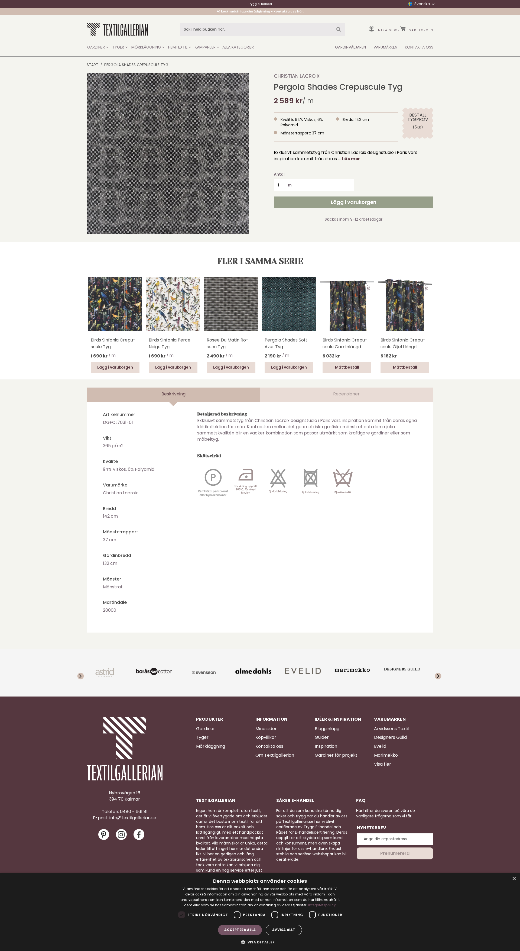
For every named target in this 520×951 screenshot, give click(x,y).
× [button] (514, 879)
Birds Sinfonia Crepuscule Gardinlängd (345, 343)
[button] (260, 941)
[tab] (173, 395)
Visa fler (382, 764)
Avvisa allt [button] (283, 929)
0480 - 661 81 (134, 812)
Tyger (202, 737)
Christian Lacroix (297, 76)
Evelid (380, 746)
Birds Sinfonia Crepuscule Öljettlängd (403, 343)
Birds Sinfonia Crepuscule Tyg (113, 343)
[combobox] (262, 29)
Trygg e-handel (260, 4)
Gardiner (205, 729)
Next (430, 303)
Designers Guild (390, 737)
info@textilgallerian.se (132, 818)
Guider (322, 737)
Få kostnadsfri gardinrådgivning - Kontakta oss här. (260, 11)
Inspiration (326, 746)
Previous (89, 311)
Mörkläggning (210, 746)
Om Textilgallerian (274, 755)
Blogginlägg (327, 729)
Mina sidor (389, 30)
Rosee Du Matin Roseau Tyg (227, 343)
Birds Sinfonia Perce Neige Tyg (169, 343)
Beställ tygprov (418, 117)
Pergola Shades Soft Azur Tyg (286, 343)
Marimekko (386, 755)
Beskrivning (173, 394)
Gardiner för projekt (336, 755)
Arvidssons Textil (391, 729)
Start (92, 64)
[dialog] (260, 912)
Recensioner (346, 394)
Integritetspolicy (322, 905)
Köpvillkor (265, 737)
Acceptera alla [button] (240, 929)
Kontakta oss (269, 746)
